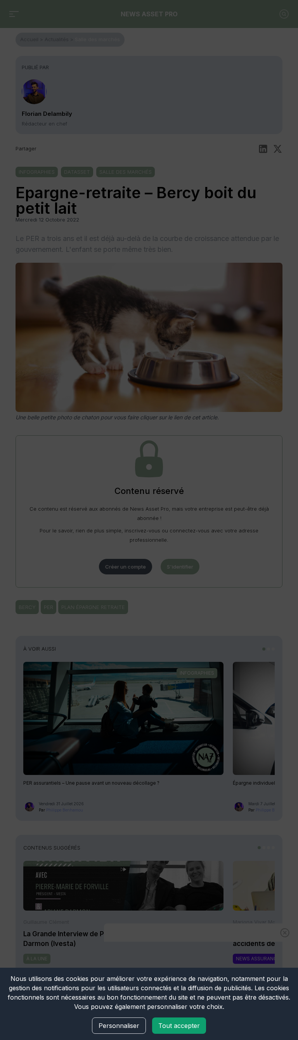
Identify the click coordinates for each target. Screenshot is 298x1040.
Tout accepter (179, 1026)
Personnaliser (119, 1026)
